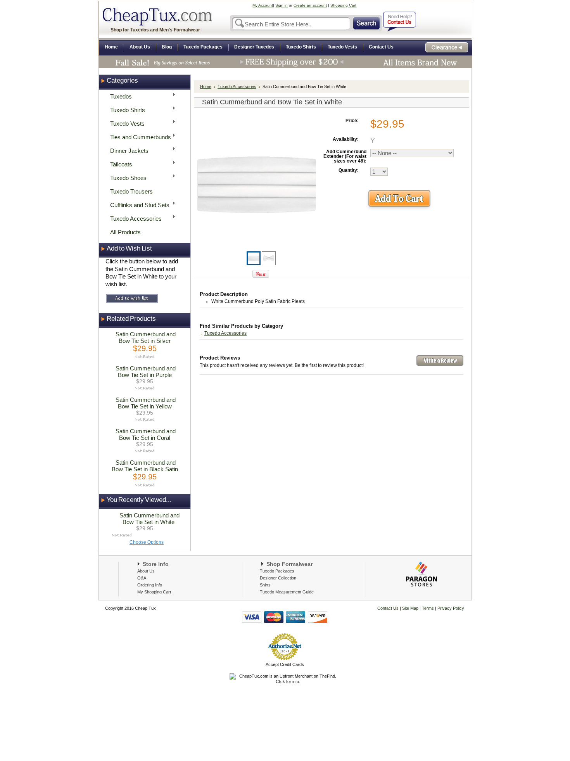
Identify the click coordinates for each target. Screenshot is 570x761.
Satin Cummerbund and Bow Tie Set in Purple (146, 371)
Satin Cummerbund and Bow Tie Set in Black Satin (145, 465)
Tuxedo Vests (125, 123)
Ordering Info (149, 585)
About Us (146, 571)
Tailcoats (118, 164)
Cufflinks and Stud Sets (137, 204)
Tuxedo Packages (277, 571)
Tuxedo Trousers (131, 191)
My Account (262, 5)
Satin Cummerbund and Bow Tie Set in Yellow (146, 403)
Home (205, 86)
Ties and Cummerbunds (138, 136)
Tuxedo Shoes (126, 177)
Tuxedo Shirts (125, 109)
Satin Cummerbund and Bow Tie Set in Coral (146, 434)
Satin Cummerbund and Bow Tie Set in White (149, 518)
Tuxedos (118, 96)
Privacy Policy (450, 608)
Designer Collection (278, 578)
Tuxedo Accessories (133, 218)
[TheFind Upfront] (285, 681)
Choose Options (147, 542)
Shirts (265, 585)
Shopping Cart (343, 5)
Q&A (141, 578)
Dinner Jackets (127, 150)
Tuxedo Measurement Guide (287, 592)
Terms (428, 608)
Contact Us (388, 608)
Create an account (310, 5)
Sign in (281, 5)
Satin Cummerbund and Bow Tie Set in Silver (146, 337)
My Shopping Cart (154, 592)
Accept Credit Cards (285, 664)
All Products (125, 232)
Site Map (410, 608)
